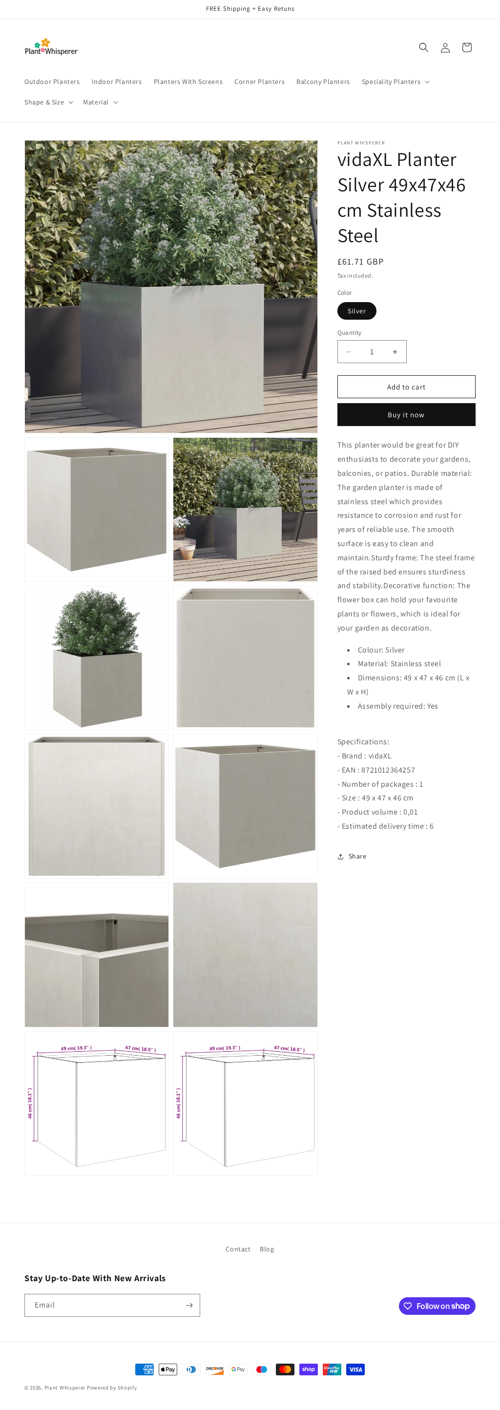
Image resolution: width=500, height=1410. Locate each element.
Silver (357, 311)
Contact (238, 1249)
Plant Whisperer (65, 1387)
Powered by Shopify (112, 1387)
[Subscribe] (189, 1305)
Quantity (349, 332)
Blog (267, 1249)
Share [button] (358, 856)
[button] (395, 81)
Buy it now (406, 414)
